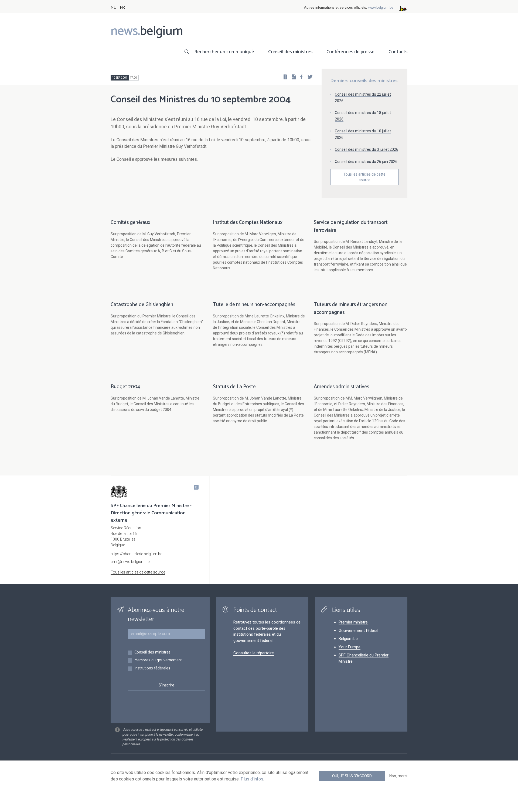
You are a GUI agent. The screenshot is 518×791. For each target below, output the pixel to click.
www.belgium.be (380, 7)
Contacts (397, 52)
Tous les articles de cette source (364, 177)
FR (122, 7)
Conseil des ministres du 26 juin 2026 (366, 161)
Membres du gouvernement (158, 660)
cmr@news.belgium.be (130, 561)
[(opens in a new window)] (300, 76)
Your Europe (349, 647)
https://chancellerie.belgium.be (136, 554)
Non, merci (398, 776)
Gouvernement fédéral (358, 630)
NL (113, 7)
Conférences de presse (350, 52)
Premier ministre (353, 622)
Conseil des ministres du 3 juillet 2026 (366, 149)
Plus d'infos (252, 779)
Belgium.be (348, 638)
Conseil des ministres (290, 52)
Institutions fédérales (152, 668)
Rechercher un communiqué (224, 52)
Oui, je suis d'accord (352, 776)
